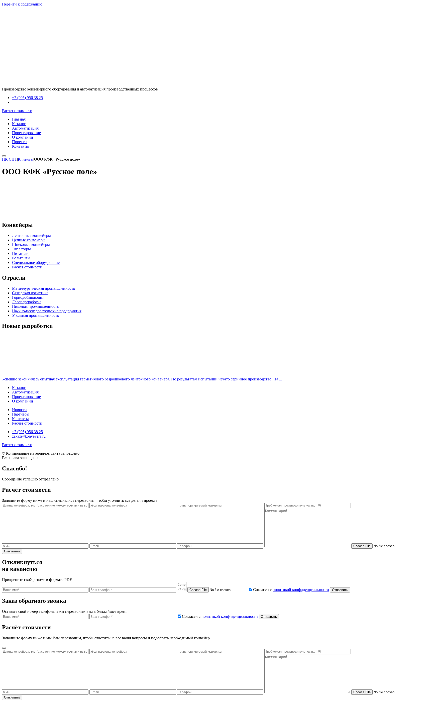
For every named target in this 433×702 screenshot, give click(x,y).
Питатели (20, 253)
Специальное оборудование (36, 262)
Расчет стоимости (17, 111)
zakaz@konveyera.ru (29, 102)
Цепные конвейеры (28, 240)
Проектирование (26, 133)
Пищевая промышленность (35, 306)
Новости (19, 410)
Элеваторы (21, 249)
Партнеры (20, 414)
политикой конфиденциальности (301, 589)
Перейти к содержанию (22, 4)
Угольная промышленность (35, 315)
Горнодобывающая (28, 297)
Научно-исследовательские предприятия (46, 311)
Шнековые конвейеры (31, 244)
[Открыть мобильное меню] (4, 156)
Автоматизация (25, 128)
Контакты (20, 146)
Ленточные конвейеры (31, 235)
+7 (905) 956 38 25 (27, 97)
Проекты (19, 142)
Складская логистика (30, 293)
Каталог (19, 124)
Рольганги (21, 258)
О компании (22, 137)
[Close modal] (4, 648)
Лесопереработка (26, 302)
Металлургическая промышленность (43, 288)
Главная (19, 119)
